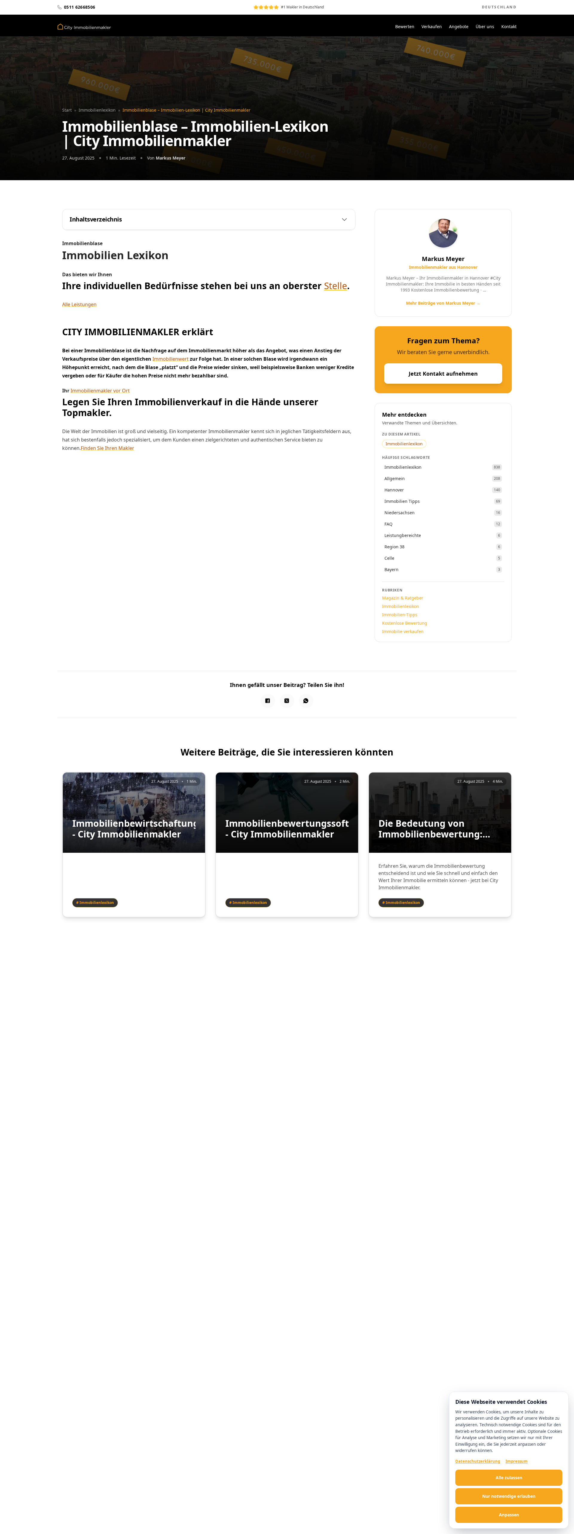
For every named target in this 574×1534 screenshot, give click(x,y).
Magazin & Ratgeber (402, 598)
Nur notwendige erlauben (508, 1496)
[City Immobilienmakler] (84, 26)
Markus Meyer (170, 158)
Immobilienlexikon (97, 110)
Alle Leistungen (79, 304)
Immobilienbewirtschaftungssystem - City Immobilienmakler (134, 829)
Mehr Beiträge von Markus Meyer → (443, 303)
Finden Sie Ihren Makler (107, 448)
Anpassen (509, 1515)
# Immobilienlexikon (95, 902)
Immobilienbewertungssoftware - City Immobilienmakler (287, 829)
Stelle (335, 286)
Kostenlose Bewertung (404, 623)
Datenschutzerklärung (477, 1461)
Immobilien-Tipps (399, 614)
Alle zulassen (509, 1477)
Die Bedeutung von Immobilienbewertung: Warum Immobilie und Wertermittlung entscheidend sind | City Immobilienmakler (433, 829)
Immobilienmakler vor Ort (100, 390)
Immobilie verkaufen (403, 631)
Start (67, 110)
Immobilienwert (170, 359)
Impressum (517, 1461)
